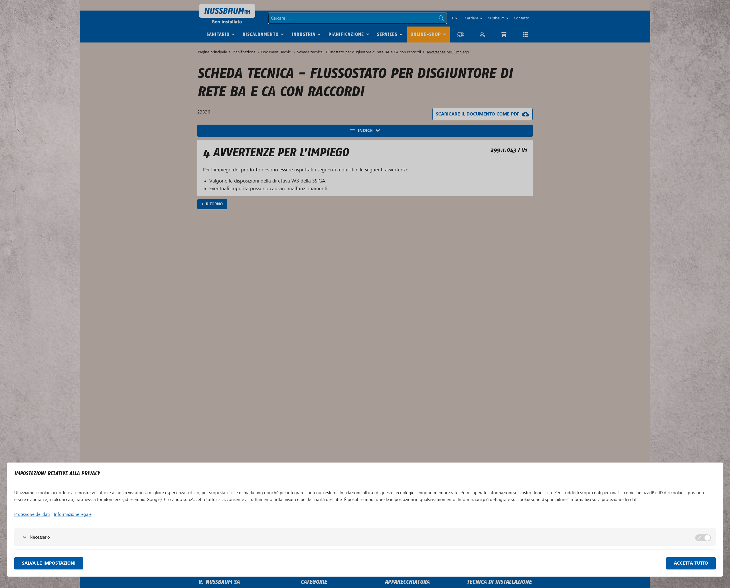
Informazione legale (73, 514)
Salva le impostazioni (49, 563)
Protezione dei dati (32, 514)
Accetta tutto (691, 563)
